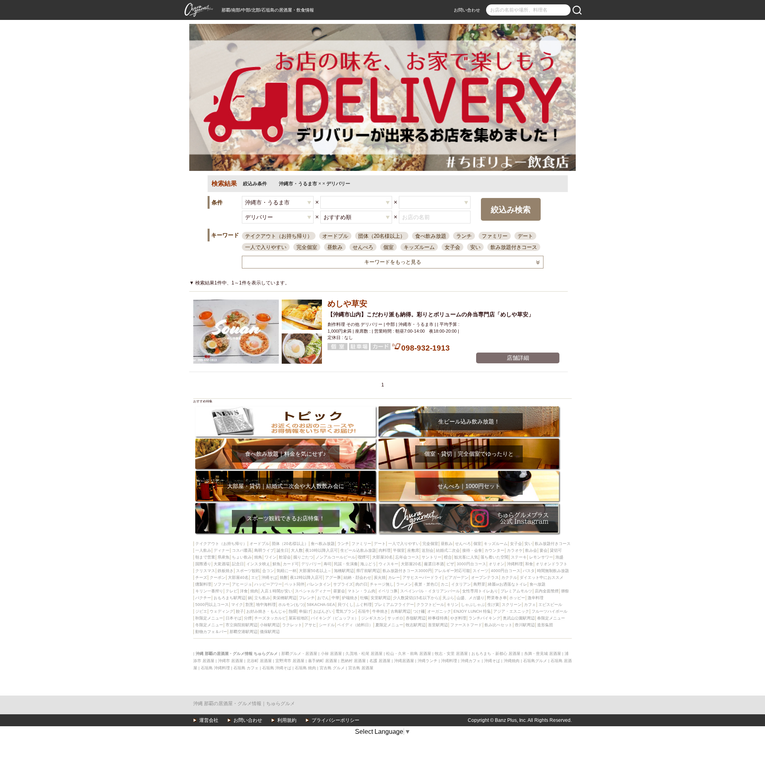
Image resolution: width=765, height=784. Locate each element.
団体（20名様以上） (381, 236)
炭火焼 (380, 577)
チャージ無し (382, 584)
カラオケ (515, 550)
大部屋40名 (238, 577)
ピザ (450, 564)
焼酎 (284, 577)
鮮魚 (276, 564)
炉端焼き (350, 598)
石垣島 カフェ (246, 668)
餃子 (240, 611)
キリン (453, 604)
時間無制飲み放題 (553, 570)
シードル (327, 625)
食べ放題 (537, 584)
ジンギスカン (373, 618)
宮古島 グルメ (332, 668)
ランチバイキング (484, 618)
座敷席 (413, 550)
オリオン (496, 564)
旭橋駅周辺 (344, 570)
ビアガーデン (457, 577)
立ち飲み (262, 598)
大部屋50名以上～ (315, 570)
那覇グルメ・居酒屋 (299, 653)
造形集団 (545, 625)
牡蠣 (364, 598)
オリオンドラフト (551, 564)
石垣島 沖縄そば (276, 668)
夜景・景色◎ (426, 584)
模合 (448, 557)
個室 (388, 247)
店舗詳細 (518, 358)
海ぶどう (368, 564)
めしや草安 (347, 303)
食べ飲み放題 (430, 236)
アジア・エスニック (511, 611)
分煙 (248, 618)
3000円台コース (471, 564)
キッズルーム (419, 247)
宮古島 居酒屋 (360, 668)
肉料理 (384, 550)
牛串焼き (380, 611)
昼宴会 (339, 591)
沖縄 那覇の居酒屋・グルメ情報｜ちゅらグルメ (244, 703)
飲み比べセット (498, 625)
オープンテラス (485, 577)
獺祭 (565, 591)
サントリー (431, 557)
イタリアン (461, 584)
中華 (335, 598)
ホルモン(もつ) (291, 604)
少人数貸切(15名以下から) (416, 598)
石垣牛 (364, 611)
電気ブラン (345, 611)
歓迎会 (285, 557)
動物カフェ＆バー (211, 631)
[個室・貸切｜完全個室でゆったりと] (469, 441)
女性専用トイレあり (480, 591)
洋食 (244, 591)
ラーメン (404, 584)
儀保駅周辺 (270, 631)
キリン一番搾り (209, 591)
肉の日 (361, 584)
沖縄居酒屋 (404, 661)
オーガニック (439, 611)
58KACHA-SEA (321, 604)
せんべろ (363, 247)
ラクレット (292, 625)
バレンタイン (319, 584)
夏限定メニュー (389, 625)
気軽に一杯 (286, 570)
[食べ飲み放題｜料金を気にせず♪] (285, 441)
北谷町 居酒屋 (259, 661)
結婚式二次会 (448, 550)
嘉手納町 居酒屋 (322, 661)
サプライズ (343, 584)
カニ (445, 584)
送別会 (428, 550)
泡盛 (559, 557)
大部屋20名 (411, 564)
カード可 (291, 564)
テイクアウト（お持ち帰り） (278, 236)
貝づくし (345, 604)
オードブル (335, 236)
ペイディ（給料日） (355, 625)
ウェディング (221, 611)
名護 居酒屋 (379, 661)
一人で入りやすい (265, 247)
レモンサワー (541, 557)
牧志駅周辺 (416, 625)
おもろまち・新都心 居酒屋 (495, 653)
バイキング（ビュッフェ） (335, 618)
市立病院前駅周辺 (241, 625)
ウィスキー (388, 564)
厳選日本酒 (434, 564)
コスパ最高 (242, 550)
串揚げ (305, 611)
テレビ (231, 591)
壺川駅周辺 (525, 625)
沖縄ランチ (427, 661)
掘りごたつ (303, 557)
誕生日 (282, 550)
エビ (255, 577)
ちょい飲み (242, 557)
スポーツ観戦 (248, 570)
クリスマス (205, 570)
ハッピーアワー (268, 584)
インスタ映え (258, 564)
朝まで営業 (205, 557)
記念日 (238, 564)
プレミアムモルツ (516, 591)
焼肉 (254, 591)
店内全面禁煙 (547, 591)
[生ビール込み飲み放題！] (469, 409)
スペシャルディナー (313, 591)
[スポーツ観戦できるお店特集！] (285, 506)
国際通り (203, 564)
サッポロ (395, 618)
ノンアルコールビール (335, 557)
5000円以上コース (212, 604)
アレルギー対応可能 (452, 570)
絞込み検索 (511, 209)
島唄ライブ (264, 550)
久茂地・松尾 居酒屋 (363, 653)
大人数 (297, 550)
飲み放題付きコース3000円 (407, 570)
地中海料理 (266, 604)
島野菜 (479, 584)
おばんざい (323, 611)
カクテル (509, 577)
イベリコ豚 (388, 591)
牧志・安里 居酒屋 (451, 653)
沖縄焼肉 (512, 661)
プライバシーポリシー (335, 720)
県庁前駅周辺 (368, 570)
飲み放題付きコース (513, 247)
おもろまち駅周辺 (229, 598)
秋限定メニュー (209, 618)
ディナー (222, 550)
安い (475, 247)
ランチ (464, 236)
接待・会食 (472, 550)
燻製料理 (203, 584)
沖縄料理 (515, 564)
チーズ (201, 577)
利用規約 (286, 720)
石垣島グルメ (535, 661)
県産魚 (224, 557)
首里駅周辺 (438, 625)
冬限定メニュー (209, 625)
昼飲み (335, 247)
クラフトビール (430, 604)
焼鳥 (258, 557)
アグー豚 (333, 577)
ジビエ (201, 611)
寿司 (328, 564)
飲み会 (531, 550)
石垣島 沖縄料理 (215, 668)
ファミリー (495, 236)
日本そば (233, 618)
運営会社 (208, 720)
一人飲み (203, 550)
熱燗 (292, 611)
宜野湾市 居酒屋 (289, 661)
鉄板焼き (225, 570)
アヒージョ (242, 584)
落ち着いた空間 (494, 557)
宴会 (543, 550)
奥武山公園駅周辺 (519, 618)
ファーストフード (466, 625)
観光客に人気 (466, 557)
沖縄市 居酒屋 (230, 661)
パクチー (203, 598)
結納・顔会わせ (357, 577)
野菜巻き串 (497, 598)
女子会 (452, 247)
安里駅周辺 (380, 598)
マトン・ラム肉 (361, 591)
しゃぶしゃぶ (473, 604)
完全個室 (306, 247)
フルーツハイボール (549, 611)
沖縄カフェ (471, 661)
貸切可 (556, 550)
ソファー (222, 584)
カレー (394, 577)
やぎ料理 (458, 618)
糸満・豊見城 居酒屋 (542, 653)
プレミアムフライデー (394, 604)
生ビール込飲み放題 (358, 550)
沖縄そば (269, 577)
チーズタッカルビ (270, 618)
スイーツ (480, 570)
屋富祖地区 (298, 618)
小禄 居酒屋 (331, 653)
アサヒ (310, 625)
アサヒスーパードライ (422, 577)
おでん (323, 598)
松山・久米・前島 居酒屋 (408, 653)
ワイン (271, 557)
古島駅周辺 (400, 611)
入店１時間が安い (276, 591)
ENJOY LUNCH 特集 (472, 611)
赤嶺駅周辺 (416, 618)
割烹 (249, 604)
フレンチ (307, 598)
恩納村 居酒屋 (353, 661)
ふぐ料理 (364, 604)
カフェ (530, 604)
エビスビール (550, 604)
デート (525, 236)
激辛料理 (535, 598)
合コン (268, 570)
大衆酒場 (222, 564)
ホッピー (517, 598)
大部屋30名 (382, 557)
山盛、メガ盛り (470, 598)
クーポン (218, 577)
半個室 (399, 550)
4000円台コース (505, 570)
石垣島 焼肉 (305, 668)
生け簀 (493, 604)
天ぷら (448, 598)
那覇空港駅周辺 (243, 631)
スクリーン (512, 604)
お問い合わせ (467, 10)
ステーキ (519, 557)
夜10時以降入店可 (321, 550)
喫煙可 (364, 557)
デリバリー (311, 564)
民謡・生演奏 (346, 564)
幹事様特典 (438, 618)
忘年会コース (407, 557)
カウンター (494, 550)
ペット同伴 (294, 584)
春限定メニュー (551, 618)
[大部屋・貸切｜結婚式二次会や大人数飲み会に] (285, 473)
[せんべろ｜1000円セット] (469, 473)
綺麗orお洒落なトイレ (507, 584)
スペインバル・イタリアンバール (430, 591)
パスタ (529, 570)
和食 (529, 564)
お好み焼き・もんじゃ (266, 611)
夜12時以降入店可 (306, 577)
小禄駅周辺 (270, 625)
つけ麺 (419, 611)
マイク (237, 604)
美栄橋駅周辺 (284, 598)
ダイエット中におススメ (541, 577)
